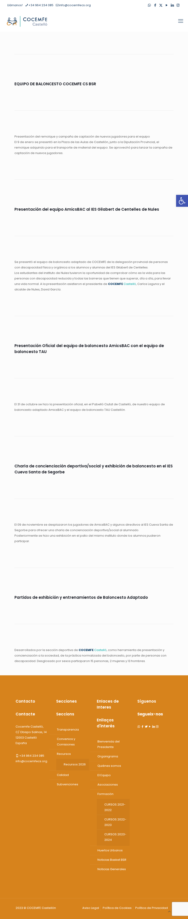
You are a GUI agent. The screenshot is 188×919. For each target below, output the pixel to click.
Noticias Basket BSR (111, 860)
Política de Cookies (117, 908)
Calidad (63, 775)
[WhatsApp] (138, 726)
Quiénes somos (109, 766)
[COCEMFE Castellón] (27, 21)
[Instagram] (157, 726)
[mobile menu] (181, 21)
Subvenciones (67, 784)
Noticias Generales (111, 869)
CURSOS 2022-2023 (115, 822)
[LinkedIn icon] (172, 5)
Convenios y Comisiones (66, 742)
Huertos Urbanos (110, 850)
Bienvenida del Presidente (108, 744)
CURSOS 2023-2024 (115, 837)
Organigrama (107, 756)
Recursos (64, 754)
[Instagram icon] (178, 5)
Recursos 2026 (75, 764)
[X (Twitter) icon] (161, 5)
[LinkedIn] (153, 726)
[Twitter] (146, 726)
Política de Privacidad (151, 908)
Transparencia (68, 729)
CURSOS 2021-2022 (114, 807)
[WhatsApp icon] (149, 5)
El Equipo (104, 775)
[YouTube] (149, 726)
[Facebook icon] (155, 5)
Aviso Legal (90, 908)
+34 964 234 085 (40, 5)
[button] (182, 201)
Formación (105, 794)
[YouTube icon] (166, 5)
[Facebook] (142, 726)
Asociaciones (107, 784)
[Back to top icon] (169, 911)
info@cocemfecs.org (75, 5)
